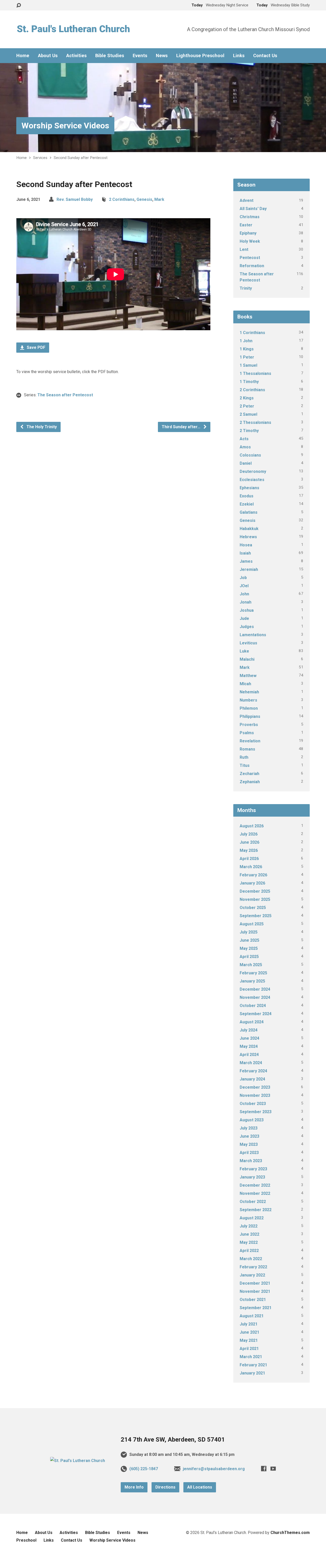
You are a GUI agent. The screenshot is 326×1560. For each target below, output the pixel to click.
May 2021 (249, 1340)
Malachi (247, 659)
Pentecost (250, 257)
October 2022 (253, 1201)
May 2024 (249, 1046)
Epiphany (248, 233)
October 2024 (253, 1005)
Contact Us (265, 55)
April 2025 (249, 956)
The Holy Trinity (41, 426)
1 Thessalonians (255, 373)
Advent (246, 200)
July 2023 (248, 1128)
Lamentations (253, 634)
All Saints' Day (253, 208)
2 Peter (247, 406)
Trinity (246, 288)
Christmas (250, 216)
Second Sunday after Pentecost (80, 157)
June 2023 (249, 1136)
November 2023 (255, 1095)
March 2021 (251, 1356)
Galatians (248, 512)
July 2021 (248, 1324)
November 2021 (255, 1291)
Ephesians (249, 487)
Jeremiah (249, 569)
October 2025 (253, 907)
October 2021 (253, 1299)
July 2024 (248, 1030)
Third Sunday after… (181, 426)
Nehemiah (249, 692)
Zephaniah (250, 781)
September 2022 (255, 1209)
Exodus (246, 496)
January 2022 (252, 1275)
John (244, 594)
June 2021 (249, 1332)
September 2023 (255, 1111)
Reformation (252, 265)
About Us (48, 55)
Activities (76, 55)
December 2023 (255, 1087)
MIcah (245, 683)
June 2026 (249, 842)
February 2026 (253, 875)
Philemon (249, 708)
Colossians (250, 455)
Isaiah (245, 553)
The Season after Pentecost (65, 394)
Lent (244, 249)
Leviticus (248, 643)
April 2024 (249, 1054)
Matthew (248, 675)
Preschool (26, 1540)
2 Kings (247, 398)
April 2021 (249, 1348)
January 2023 (252, 1177)
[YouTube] (273, 1468)
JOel (244, 585)
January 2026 (252, 883)
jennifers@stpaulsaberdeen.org (214, 1468)
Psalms (247, 732)
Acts (244, 438)
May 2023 (249, 1144)
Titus (245, 765)
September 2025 (255, 915)
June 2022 (249, 1234)
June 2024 (249, 1038)
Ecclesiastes (252, 479)
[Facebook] (263, 1468)
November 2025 (255, 899)
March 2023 (251, 1160)
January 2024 (252, 1079)
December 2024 (255, 989)
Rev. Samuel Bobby (75, 199)
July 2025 (248, 932)
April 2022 (249, 1250)
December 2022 (255, 1185)
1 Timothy (249, 381)
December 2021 (255, 1283)
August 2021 (252, 1315)
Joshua (247, 610)
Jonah (245, 602)
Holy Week (250, 241)
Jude (244, 618)
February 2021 (253, 1364)
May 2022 (249, 1242)
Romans (247, 749)
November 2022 (255, 1193)
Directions (165, 1487)
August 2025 (252, 924)
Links (238, 55)
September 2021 (255, 1307)
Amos (245, 447)
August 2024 (252, 1021)
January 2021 (252, 1373)
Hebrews (248, 536)
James (246, 561)
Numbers (248, 700)
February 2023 (253, 1168)
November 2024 (255, 997)
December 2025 (255, 891)
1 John (246, 340)
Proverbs (249, 724)
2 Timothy (249, 430)
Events (140, 55)
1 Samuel (248, 365)
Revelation (250, 741)
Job (243, 577)
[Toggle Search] (18, 5)
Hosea (246, 545)
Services (40, 157)
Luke (244, 651)
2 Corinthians (121, 199)
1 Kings (247, 349)
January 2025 (252, 981)
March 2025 (251, 964)
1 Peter (247, 357)
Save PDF (35, 347)
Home (22, 55)
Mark (159, 199)
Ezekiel (247, 504)
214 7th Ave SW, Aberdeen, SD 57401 (173, 1439)
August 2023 (252, 1119)
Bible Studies (109, 55)
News (162, 55)
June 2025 (249, 940)
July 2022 (248, 1226)
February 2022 (253, 1266)
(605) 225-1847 (143, 1468)
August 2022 (252, 1217)
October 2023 (253, 1103)
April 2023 (249, 1152)
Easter (246, 225)
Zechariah (249, 773)
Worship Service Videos (65, 125)
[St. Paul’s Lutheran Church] (77, 1460)
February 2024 (253, 1070)
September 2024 (255, 1013)
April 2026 (249, 858)
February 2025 (253, 973)
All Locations (199, 1487)
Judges (247, 626)
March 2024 (251, 1062)
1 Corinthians (252, 332)
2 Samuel (248, 414)
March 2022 (251, 1258)
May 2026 (249, 850)
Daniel (246, 463)
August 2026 (252, 826)
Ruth (244, 757)
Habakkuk (249, 528)
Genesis (144, 199)
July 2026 (248, 834)
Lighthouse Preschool (200, 55)
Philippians (250, 716)
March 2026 (251, 866)
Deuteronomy (253, 471)
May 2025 (249, 948)
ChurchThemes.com (290, 1532)
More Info (134, 1487)
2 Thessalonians (255, 422)
